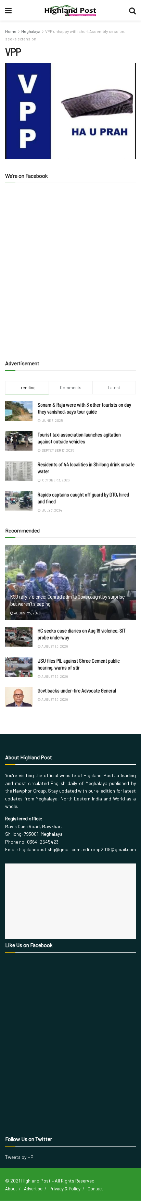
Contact (95, 1188)
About (11, 1188)
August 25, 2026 (26, 613)
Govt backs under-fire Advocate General (77, 690)
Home (10, 31)
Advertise (33, 1188)
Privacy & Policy (65, 1188)
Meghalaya (30, 31)
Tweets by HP (19, 1157)
